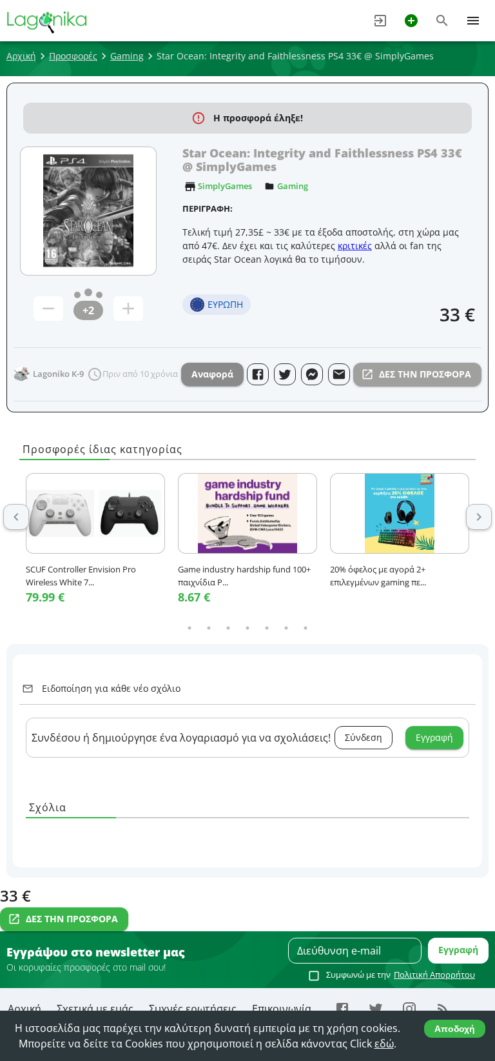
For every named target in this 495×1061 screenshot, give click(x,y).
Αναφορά (212, 374)
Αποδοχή (454, 1029)
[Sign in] (380, 20)
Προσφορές (73, 56)
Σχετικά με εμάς (95, 1009)
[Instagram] (409, 1009)
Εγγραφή (434, 737)
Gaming (127, 56)
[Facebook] (342, 1009)
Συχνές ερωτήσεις (193, 1009)
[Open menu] (473, 20)
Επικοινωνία (281, 1009)
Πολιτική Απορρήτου (434, 974)
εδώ (384, 1043)
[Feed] (443, 1009)
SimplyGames (225, 186)
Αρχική (21, 56)
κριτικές (355, 245)
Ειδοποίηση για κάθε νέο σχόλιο (111, 688)
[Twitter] (376, 1009)
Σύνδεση (363, 737)
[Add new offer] (411, 20)
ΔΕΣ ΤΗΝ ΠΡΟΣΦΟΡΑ (425, 374)
